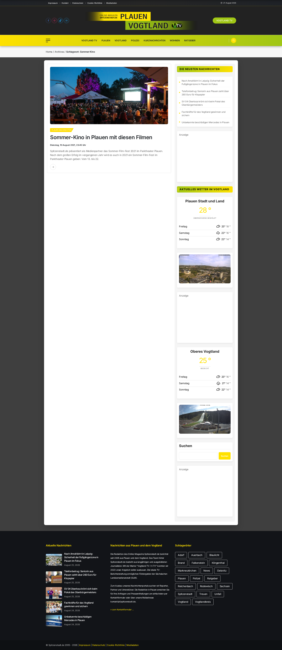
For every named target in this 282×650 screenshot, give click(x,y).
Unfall (217, 594)
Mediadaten (111, 3)
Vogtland (121, 40)
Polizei (135, 40)
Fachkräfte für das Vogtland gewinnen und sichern (203, 114)
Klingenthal (218, 562)
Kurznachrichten (154, 40)
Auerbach (196, 555)
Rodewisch (206, 586)
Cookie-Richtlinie (94, 3)
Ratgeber (189, 40)
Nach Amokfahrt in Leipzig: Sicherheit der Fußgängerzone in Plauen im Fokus (203, 82)
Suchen (185, 446)
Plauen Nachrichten (61, 130)
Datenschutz (77, 3)
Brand (181, 562)
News (206, 570)
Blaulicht (214, 555)
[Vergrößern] (226, 258)
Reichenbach (185, 586)
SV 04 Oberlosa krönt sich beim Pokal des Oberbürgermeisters (203, 103)
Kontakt (65, 3)
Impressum (53, 3)
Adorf (181, 555)
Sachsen (225, 586)
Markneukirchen (187, 570)
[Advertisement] (205, 157)
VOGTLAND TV (224, 20)
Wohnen (175, 40)
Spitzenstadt (185, 594)
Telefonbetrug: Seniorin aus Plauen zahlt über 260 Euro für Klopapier (205, 93)
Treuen (203, 594)
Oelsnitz (221, 570)
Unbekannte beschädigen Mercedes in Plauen (205, 122)
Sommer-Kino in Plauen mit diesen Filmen (101, 137)
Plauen (105, 40)
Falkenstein (198, 562)
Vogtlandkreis (203, 601)
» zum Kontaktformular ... (122, 609)
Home (49, 52)
